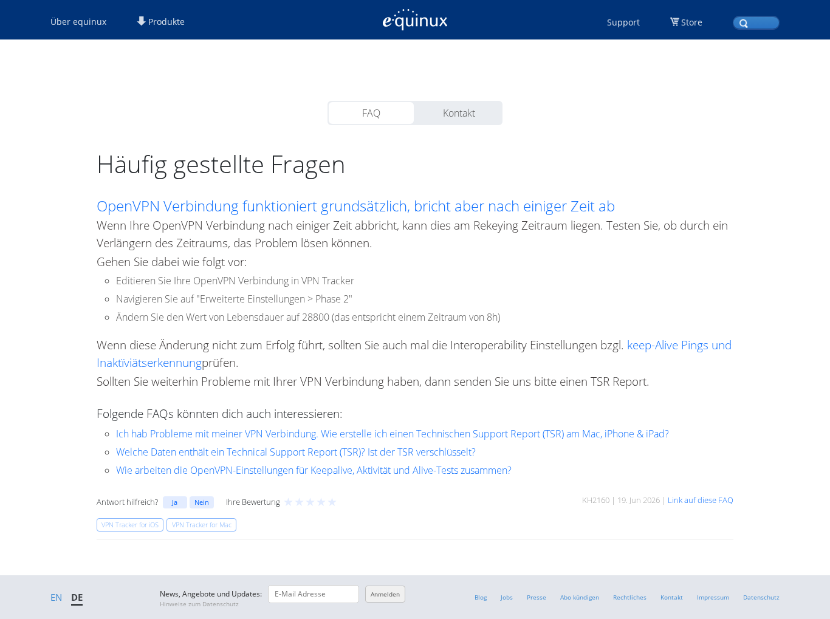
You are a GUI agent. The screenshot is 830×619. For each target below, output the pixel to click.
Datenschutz (761, 597)
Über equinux (78, 21)
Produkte (165, 21)
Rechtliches (630, 597)
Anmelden (385, 594)
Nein (201, 502)
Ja (174, 502)
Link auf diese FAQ (700, 499)
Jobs (507, 597)
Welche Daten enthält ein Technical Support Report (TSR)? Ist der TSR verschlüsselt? (296, 452)
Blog (481, 597)
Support (623, 22)
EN (56, 597)
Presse (536, 597)
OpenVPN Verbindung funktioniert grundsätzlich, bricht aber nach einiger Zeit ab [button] (356, 206)
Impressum (713, 597)
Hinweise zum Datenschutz (199, 604)
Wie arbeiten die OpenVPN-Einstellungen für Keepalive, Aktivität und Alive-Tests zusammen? (314, 470)
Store (691, 22)
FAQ (371, 113)
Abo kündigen (579, 597)
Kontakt (459, 113)
